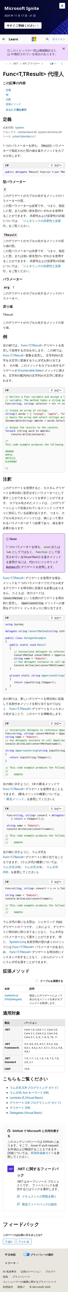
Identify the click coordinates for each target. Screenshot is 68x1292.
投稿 (5, 1276)
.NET (15, 63)
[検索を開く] (47, 39)
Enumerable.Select (31, 370)
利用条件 (8, 1287)
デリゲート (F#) (20, 1108)
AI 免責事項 (9, 1271)
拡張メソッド (13, 104)
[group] (34, 172)
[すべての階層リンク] (6, 64)
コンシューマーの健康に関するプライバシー (28, 1281)
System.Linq (17, 942)
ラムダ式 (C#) (33, 867)
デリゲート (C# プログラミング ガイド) (35, 1103)
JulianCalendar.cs (23, 136)
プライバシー (20, 1276)
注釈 (8, 99)
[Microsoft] (34, 39)
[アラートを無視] (62, 6)
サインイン (58, 39)
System (19, 127)
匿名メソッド (15, 799)
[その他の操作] (62, 64)
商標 (19, 1287)
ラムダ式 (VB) (12, 867)
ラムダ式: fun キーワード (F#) (29, 1093)
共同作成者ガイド (42, 1153)
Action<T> (13, 567)
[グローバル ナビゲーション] (3, 39)
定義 (8, 90)
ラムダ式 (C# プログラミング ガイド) (34, 1088)
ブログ (49, 1271)
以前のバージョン (31, 1271)
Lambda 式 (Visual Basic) (26, 1098)
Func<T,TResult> (32, 345)
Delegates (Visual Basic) (26, 1113)
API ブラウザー (31, 63)
